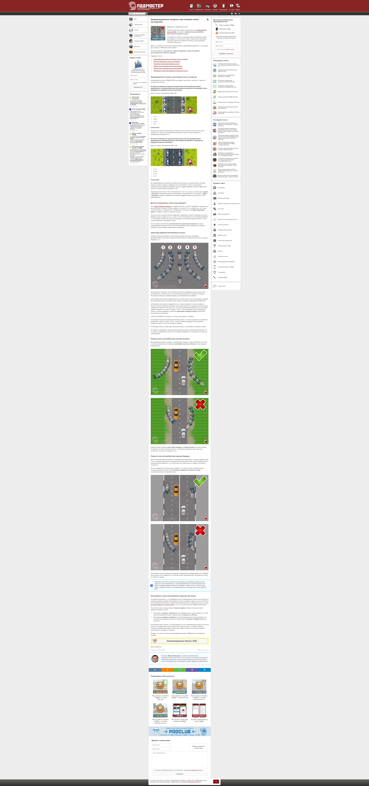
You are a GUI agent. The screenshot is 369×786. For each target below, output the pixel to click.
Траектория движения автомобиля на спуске (167, 64)
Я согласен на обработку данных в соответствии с (178, 770)
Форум (238, 9)
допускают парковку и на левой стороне (162, 604)
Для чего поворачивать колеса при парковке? (167, 61)
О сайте (231, 9)
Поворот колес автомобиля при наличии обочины (168, 66)
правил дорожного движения (162, 206)
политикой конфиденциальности (193, 770)
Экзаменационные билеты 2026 (182, 641)
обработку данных (230, 49)
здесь (138, 114)
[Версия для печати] (208, 19)
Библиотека (199, 9)
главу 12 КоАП (138, 140)
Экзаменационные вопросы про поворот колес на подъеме (171, 59)
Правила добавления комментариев (198, 747)
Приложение (223, 9)
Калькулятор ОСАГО (135, 125)
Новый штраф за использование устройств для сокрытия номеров (137, 160)
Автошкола (205, 650)
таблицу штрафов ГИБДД (136, 142)
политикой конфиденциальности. (190, 782)
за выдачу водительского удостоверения (136, 103)
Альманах (207, 9)
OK (216, 781)
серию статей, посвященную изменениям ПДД (137, 117)
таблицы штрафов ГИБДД (140, 150)
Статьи (191, 9)
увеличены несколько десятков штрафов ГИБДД (138, 137)
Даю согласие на (140, 83)
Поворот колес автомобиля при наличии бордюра (168, 68)
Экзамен (215, 9)
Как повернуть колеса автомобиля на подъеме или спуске (171, 71)
